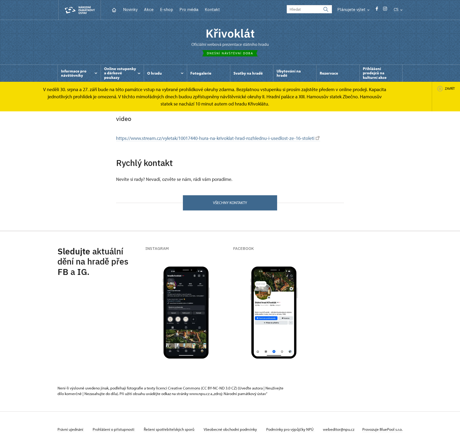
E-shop (166, 9)
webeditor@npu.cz (338, 429)
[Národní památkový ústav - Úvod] (79, 10)
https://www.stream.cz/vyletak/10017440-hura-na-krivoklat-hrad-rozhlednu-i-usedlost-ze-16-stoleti (215, 138)
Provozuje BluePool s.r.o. (382, 429)
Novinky (130, 9)
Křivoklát (230, 33)
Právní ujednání (71, 429)
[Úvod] (114, 9)
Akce (149, 9)
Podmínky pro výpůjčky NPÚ (290, 429)
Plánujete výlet (352, 9)
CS (397, 9)
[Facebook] (377, 10)
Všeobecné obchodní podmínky (231, 429)
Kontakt (212, 9)
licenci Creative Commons (178, 388)
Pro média (188, 9)
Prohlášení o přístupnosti (114, 429)
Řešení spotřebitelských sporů (169, 429)
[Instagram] (385, 10)
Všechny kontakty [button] (230, 202)
